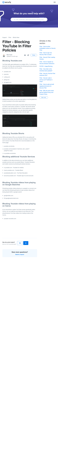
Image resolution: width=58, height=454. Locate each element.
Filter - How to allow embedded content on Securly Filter (47, 48)
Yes (20, 243)
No (26, 243)
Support (4, 37)
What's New (16, 37)
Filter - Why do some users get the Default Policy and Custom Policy (46, 92)
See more (43, 97)
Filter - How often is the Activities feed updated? (45, 70)
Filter (9, 37)
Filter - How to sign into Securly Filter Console (45, 53)
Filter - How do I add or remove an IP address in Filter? (45, 79)
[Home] (6, 2)
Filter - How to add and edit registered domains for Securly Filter (46, 86)
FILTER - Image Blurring (45, 66)
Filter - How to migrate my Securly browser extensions (46, 62)
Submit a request (19, 254)
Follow (33, 55)
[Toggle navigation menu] (54, 2)
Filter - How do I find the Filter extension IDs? (47, 74)
